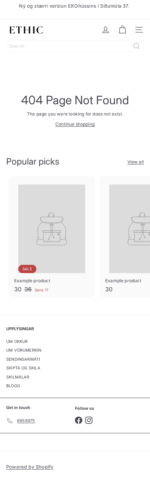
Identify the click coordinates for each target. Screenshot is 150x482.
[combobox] (75, 46)
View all (135, 162)
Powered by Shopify (29, 467)
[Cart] (122, 29)
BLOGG (13, 385)
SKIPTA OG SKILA (23, 367)
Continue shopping (75, 124)
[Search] (136, 46)
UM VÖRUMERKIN (23, 350)
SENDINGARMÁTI (23, 359)
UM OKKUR (17, 341)
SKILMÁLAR (17, 377)
